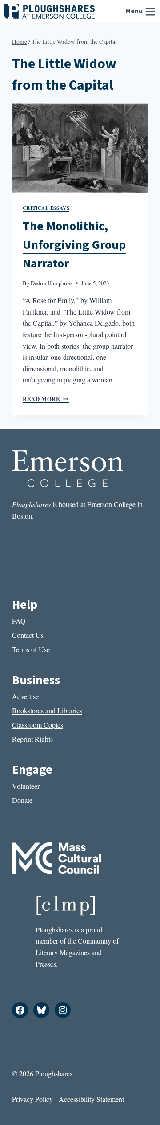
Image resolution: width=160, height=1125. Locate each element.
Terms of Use (31, 649)
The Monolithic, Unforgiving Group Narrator (74, 244)
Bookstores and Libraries (47, 710)
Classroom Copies (37, 724)
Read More (46, 399)
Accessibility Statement (91, 1099)
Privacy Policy (32, 1099)
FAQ (19, 620)
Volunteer (26, 786)
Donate (22, 800)
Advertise (25, 696)
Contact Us (28, 635)
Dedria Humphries (51, 283)
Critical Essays (46, 208)
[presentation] (80, 148)
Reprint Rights (32, 738)
